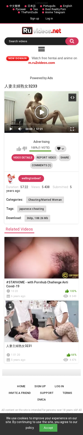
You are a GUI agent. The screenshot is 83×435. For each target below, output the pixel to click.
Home (21, 386)
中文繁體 (15, 6)
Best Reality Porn (55, 9)
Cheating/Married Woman (45, 199)
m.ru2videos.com (41, 63)
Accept (48, 427)
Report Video (46, 157)
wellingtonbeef (31, 178)
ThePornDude (29, 12)
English (67, 6)
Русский (21, 9)
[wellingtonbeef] (11, 179)
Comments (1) (41, 165)
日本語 (32, 6)
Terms (67, 393)
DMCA (41, 399)
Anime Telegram (55, 12)
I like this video (19, 149)
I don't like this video (24, 149)
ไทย (35, 9)
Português (49, 6)
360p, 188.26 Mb (37, 218)
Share (64, 157)
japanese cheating (31, 208)
